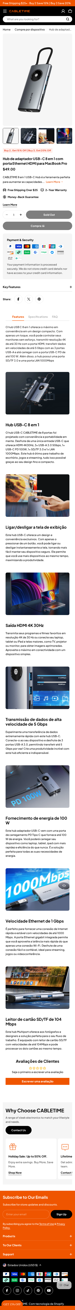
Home (6, 29)
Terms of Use (46, 1223)
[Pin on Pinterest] (39, 299)
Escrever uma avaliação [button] (37, 1081)
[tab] (18, 318)
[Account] (63, 11)
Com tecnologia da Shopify (46, 1303)
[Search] (67, 19)
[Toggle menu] (5, 11)
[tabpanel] (37, 344)
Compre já (37, 225)
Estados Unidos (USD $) (23, 1265)
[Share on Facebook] (18, 299)
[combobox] (37, 19)
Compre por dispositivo (30, 29)
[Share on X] (29, 299)
